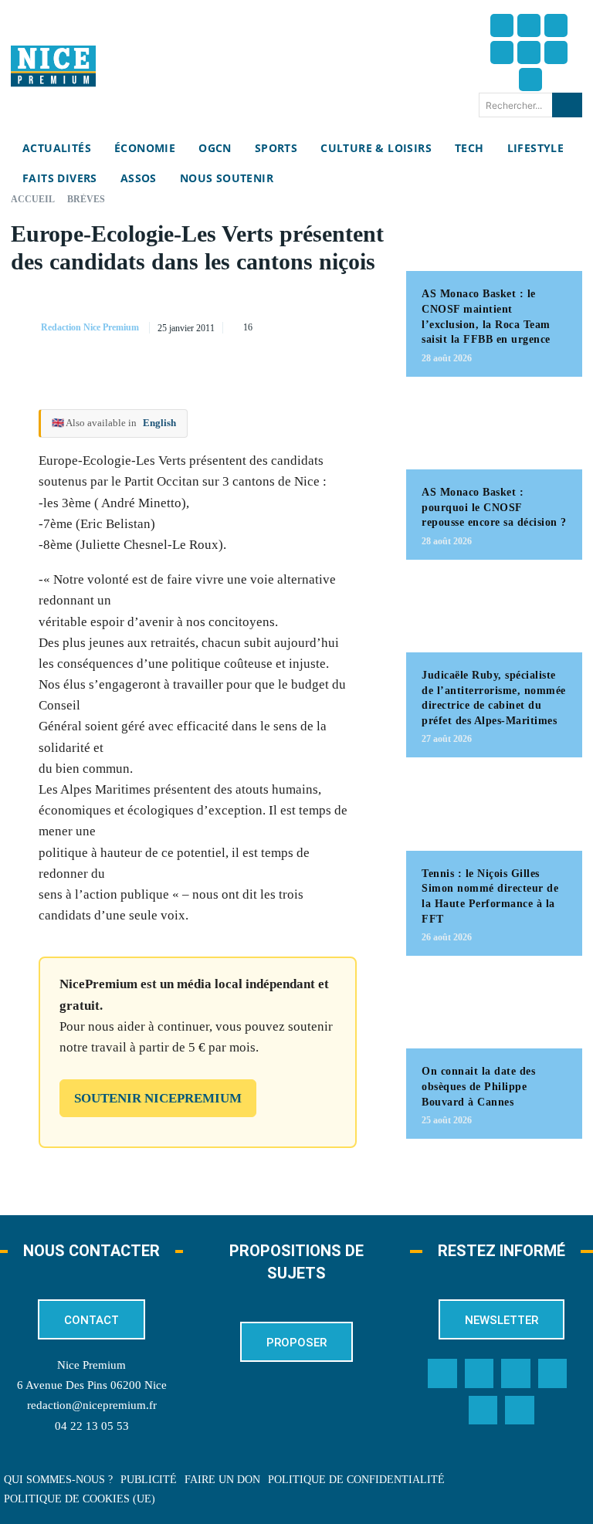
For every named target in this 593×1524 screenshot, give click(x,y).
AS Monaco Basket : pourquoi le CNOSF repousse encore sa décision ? (494, 507)
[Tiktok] (528, 52)
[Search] (567, 105)
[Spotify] (483, 1410)
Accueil (33, 199)
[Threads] (501, 52)
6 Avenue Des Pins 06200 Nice (92, 1385)
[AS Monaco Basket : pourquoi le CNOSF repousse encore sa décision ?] (494, 430)
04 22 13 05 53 (92, 1426)
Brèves (86, 199)
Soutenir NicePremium (158, 1098)
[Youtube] (530, 79)
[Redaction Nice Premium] (25, 327)
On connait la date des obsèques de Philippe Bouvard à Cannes (478, 1086)
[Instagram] (556, 25)
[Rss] (519, 1410)
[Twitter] (528, 25)
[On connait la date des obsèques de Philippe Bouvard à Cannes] (494, 1009)
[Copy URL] (289, 306)
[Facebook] (501, 25)
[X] (360, 306)
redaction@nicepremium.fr (92, 1405)
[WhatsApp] (289, 342)
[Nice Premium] (53, 66)
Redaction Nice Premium (90, 327)
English (159, 422)
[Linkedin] (556, 52)
